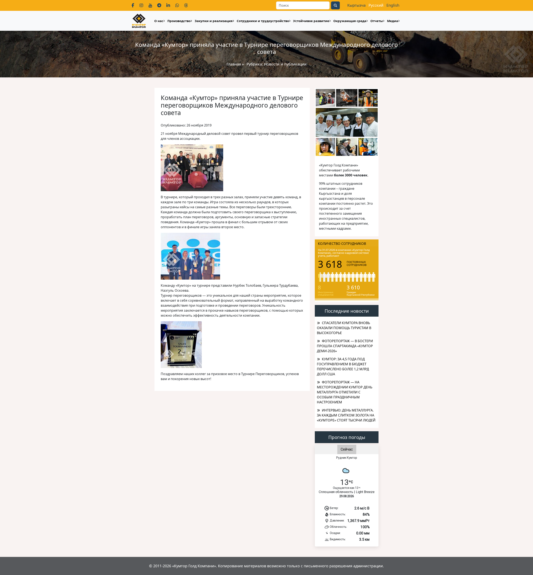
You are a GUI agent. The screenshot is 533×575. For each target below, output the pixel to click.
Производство (179, 21)
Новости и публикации (285, 64)
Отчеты (376, 21)
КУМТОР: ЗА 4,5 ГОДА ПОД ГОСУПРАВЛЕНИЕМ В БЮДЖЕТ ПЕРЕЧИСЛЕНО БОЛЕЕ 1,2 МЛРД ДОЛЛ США (343, 366)
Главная (234, 64)
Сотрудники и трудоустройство (263, 21)
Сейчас (347, 449)
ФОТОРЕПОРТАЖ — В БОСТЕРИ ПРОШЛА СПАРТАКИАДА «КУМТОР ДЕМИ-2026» (345, 346)
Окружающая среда (349, 21)
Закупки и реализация (214, 21)
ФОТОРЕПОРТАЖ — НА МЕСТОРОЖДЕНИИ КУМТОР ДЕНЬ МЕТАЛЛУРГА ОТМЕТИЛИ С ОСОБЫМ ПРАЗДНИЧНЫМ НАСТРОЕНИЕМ (344, 392)
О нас (158, 21)
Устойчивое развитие (311, 21)
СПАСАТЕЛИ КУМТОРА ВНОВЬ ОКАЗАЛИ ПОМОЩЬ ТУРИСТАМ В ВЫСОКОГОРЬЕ (344, 328)
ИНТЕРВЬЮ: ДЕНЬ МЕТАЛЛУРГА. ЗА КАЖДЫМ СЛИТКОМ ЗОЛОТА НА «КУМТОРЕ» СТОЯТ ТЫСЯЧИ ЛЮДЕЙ (346, 415)
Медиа (392, 21)
